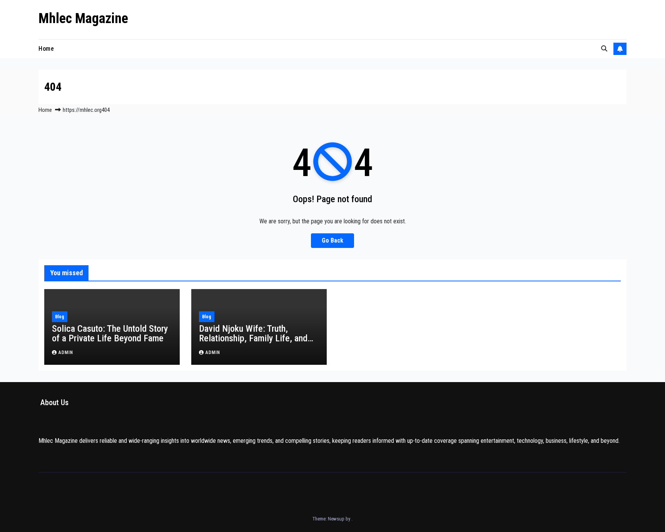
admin (65, 352)
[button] (604, 48)
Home (46, 48)
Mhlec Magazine (83, 18)
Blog (59, 316)
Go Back (332, 240)
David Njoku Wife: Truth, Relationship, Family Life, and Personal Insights (253, 338)
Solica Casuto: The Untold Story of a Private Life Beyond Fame (110, 333)
